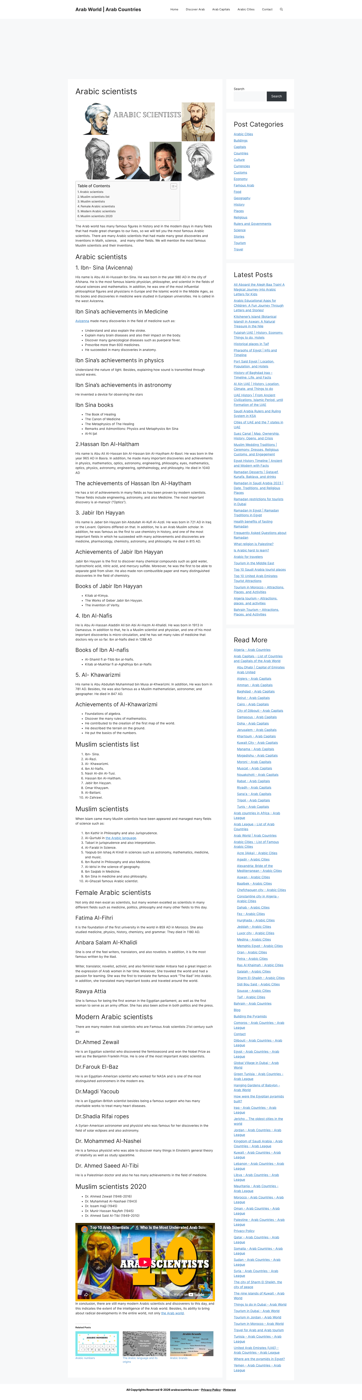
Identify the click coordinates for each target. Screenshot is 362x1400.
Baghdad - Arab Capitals (256, 691)
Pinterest (229, 1390)
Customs (240, 172)
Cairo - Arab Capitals (253, 704)
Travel (238, 249)
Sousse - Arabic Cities (254, 991)
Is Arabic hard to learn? (251, 550)
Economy (241, 179)
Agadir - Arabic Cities (253, 859)
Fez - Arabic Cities (251, 914)
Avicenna (82, 321)
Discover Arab (195, 9)
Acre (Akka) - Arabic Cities (257, 853)
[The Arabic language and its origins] (144, 1343)
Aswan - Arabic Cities (253, 877)
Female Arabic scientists (98, 206)
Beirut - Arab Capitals (253, 698)
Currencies (242, 166)
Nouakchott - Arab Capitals (257, 775)
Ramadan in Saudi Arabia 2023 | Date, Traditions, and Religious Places (258, 488)
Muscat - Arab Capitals (254, 768)
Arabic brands (178, 1358)
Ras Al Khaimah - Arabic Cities (260, 965)
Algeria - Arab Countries (252, 650)
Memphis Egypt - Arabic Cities (260, 946)
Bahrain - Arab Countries (253, 1003)
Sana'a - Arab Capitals (254, 794)
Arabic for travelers (248, 557)
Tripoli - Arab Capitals (253, 800)
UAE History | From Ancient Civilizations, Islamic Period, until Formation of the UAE (258, 400)
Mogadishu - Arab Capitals (257, 755)
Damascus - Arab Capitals (257, 717)
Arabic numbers (85, 1358)
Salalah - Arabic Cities (254, 971)
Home (174, 9)
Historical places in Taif (251, 344)
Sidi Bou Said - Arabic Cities (258, 984)
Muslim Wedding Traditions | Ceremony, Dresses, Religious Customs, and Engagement (256, 449)
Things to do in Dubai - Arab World (260, 1304)
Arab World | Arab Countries (108, 9)
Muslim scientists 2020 (97, 216)
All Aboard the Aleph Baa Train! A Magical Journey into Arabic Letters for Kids (259, 289)
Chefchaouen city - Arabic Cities (261, 890)
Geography (242, 198)
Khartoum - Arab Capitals (256, 736)
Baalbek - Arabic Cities (254, 883)
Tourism (240, 243)
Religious (240, 217)
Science (240, 230)
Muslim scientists (93, 201)
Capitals (240, 147)
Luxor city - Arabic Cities (255, 933)
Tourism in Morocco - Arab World (259, 1324)
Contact (267, 9)
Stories (239, 236)
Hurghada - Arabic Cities (256, 920)
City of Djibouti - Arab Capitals (260, 711)
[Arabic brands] (192, 1343)
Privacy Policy (244, 1231)
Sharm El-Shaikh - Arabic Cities (261, 978)
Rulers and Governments (252, 224)
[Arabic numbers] (97, 1343)
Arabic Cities (246, 9)
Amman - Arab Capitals (255, 685)
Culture (239, 160)
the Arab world (172, 1313)
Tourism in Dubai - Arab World (257, 1311)
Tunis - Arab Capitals (253, 807)
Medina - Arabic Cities (254, 939)
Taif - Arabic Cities (251, 997)
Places (239, 211)
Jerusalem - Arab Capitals (257, 730)
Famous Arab (244, 185)
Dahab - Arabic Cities (253, 907)
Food (237, 192)
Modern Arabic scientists (98, 211)
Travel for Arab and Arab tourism (259, 1330)
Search (239, 89)
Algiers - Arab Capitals (254, 679)
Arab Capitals (221, 9)
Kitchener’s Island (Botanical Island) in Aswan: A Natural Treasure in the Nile (255, 321)
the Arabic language (121, 838)
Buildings (241, 140)
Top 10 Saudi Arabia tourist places (260, 569)
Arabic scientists (91, 192)
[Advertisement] (181, 47)
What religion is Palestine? (254, 544)
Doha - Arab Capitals (253, 723)
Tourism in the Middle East (254, 563)
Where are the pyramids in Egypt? (259, 1359)
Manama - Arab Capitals (255, 749)
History (239, 204)
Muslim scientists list (95, 197)
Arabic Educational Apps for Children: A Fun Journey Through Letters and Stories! (259, 305)
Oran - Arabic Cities (252, 952)
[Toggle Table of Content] (172, 186)
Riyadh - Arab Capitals (254, 787)
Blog (237, 1010)
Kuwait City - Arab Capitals (257, 743)
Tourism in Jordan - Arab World (257, 1317)
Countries (241, 153)
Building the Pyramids (250, 1016)
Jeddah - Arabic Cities (254, 927)
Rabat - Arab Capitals (253, 781)
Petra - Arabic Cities (252, 959)
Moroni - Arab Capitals (254, 762)
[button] (281, 9)
